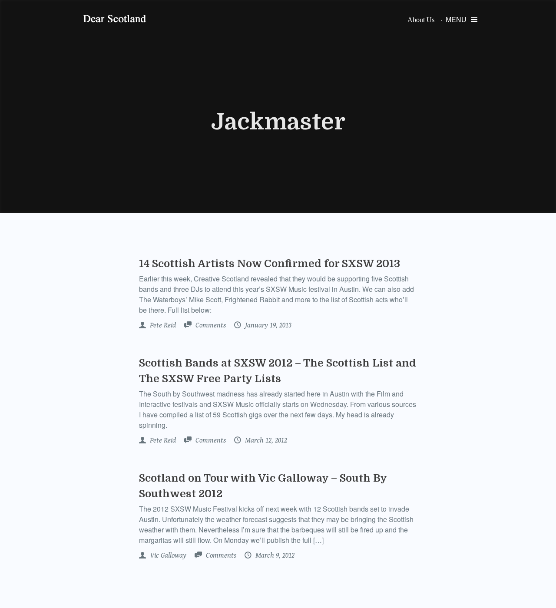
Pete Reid (162, 325)
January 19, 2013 (267, 325)
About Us (420, 19)
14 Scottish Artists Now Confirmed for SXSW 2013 (269, 264)
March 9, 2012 (274, 555)
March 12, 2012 (265, 440)
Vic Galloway (167, 555)
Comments (210, 325)
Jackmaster (278, 122)
